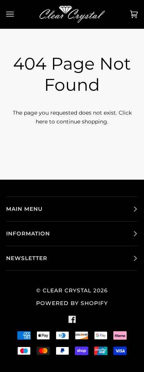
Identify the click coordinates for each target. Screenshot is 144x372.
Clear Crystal (67, 290)
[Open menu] (17, 14)
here (42, 121)
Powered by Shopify (72, 303)
